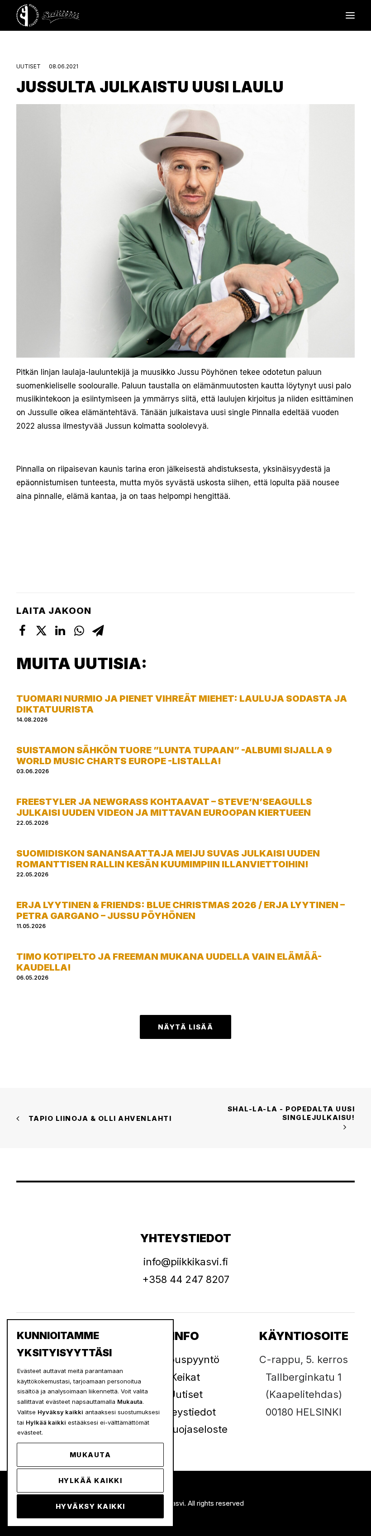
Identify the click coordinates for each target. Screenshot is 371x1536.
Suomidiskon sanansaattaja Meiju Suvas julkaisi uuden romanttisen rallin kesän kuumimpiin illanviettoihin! (168, 859)
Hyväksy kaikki (90, 1506)
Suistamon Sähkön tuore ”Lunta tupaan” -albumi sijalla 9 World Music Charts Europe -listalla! (174, 755)
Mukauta (90, 1454)
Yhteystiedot (185, 1412)
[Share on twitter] (41, 631)
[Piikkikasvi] (48, 15)
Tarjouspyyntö (185, 1359)
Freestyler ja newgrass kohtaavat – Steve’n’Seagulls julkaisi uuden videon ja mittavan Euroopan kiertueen (164, 807)
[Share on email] (98, 631)
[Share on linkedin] (60, 631)
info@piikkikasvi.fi (185, 1262)
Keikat (185, 1377)
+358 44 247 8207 (185, 1279)
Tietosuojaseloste (185, 1429)
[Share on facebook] (22, 631)
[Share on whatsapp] (79, 631)
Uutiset (28, 66)
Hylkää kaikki (90, 1480)
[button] (350, 15)
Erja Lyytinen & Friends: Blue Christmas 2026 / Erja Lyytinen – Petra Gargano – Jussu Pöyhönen (180, 910)
